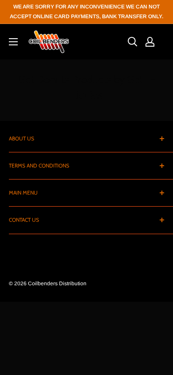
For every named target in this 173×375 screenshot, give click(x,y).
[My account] (149, 42)
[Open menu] (13, 41)
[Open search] (133, 42)
